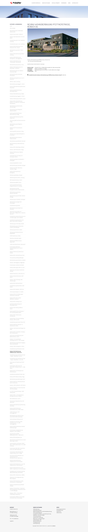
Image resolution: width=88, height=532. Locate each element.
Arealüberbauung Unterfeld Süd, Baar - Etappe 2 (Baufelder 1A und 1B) (17, 359)
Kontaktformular (60, 510)
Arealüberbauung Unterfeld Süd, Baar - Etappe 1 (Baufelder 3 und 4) (17, 355)
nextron (53, 525)
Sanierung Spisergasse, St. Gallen (16, 291)
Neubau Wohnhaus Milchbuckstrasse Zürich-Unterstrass (17, 382)
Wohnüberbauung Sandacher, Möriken (18, 260)
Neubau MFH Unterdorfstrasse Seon (17, 255)
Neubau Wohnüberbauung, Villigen (17, 93)
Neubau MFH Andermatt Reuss (16, 283)
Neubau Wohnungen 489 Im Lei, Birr (17, 267)
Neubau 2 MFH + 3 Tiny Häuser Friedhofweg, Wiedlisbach (16, 494)
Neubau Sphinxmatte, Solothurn (16, 34)
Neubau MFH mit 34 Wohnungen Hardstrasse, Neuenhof (16, 295)
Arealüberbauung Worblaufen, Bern (17, 348)
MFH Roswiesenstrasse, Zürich (16, 180)
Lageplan (12, 521)
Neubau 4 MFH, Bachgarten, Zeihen (17, 346)
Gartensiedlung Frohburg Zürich (16, 419)
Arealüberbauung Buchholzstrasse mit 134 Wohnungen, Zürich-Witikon (17, 217)
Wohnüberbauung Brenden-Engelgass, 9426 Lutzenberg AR (18, 343)
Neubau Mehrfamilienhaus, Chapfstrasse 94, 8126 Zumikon (16, 461)
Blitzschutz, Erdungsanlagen (39, 518)
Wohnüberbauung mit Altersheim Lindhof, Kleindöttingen (16, 227)
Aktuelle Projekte (56, 2)
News (69, 2)
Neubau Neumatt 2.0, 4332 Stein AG (17, 273)
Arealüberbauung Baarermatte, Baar (17, 374)
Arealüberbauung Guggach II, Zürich (17, 96)
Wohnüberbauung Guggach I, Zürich (17, 84)
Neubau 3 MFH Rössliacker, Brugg (16, 149)
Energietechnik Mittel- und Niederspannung (42, 513)
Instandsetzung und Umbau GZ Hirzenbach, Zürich (16, 156)
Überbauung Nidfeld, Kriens (15, 182)
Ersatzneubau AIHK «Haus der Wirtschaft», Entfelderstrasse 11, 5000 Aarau (17, 367)
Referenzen (63, 2)
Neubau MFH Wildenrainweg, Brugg (17, 376)
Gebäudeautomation (37, 510)
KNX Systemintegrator (37, 512)
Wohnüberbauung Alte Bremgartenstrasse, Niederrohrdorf (17, 189)
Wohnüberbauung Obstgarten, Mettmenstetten (16, 110)
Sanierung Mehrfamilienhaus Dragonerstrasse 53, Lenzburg (16, 185)
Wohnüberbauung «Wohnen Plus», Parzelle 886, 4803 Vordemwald (17, 416)
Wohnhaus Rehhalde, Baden (15, 238)
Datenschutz (75, 2)
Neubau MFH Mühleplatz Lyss (16, 437)
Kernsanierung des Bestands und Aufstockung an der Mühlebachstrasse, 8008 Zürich (16, 457)
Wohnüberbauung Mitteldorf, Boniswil (17, 141)
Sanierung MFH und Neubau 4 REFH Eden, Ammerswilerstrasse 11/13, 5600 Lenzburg (17, 444)
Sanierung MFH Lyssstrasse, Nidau (17, 131)
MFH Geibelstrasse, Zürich (15, 398)
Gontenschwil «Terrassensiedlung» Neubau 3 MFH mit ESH (17, 319)
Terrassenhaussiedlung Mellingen (17, 257)
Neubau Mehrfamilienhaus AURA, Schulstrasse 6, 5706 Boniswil (16, 481)
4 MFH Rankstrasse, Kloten (15, 235)
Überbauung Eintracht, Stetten (16, 229)
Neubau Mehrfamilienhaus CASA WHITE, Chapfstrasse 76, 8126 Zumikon (18, 468)
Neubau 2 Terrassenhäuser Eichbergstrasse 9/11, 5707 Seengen (17, 340)
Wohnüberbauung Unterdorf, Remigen (17, 165)
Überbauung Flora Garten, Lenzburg (17, 177)
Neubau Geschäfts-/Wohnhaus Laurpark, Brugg (16, 168)
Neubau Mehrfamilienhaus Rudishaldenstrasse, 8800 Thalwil (16, 409)
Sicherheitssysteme (37, 516)
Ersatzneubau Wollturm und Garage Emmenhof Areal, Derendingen (17, 497)
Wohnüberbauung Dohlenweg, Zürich (17, 379)
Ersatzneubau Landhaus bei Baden (17, 265)
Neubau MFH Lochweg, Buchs (16, 301)
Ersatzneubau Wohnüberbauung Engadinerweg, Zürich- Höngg (16, 452)
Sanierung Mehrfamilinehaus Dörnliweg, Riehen (16, 91)
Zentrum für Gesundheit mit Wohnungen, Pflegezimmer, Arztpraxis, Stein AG (18, 213)
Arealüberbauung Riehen (15, 205)
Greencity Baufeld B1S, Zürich (16, 163)
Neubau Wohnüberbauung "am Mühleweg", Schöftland (16, 68)
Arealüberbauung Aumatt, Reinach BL (17, 322)
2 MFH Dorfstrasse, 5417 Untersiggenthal (15, 412)
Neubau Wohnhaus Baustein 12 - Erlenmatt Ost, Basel (16, 325)
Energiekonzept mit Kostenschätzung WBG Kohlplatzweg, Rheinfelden (17, 472)
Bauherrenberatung (37, 521)
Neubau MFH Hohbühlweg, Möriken (17, 147)
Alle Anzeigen (12, 28)
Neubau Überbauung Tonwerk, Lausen (17, 98)
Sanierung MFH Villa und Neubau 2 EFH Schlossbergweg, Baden (17, 312)
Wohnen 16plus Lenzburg (15, 81)
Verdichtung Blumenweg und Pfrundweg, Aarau (16, 304)
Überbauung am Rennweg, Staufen (17, 223)
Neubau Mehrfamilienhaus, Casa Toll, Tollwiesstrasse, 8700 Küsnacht (17, 464)
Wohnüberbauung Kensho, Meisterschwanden (15, 193)
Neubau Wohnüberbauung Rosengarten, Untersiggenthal (16, 58)
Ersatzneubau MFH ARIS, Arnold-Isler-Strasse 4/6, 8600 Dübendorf (17, 449)
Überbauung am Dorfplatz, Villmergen (17, 199)
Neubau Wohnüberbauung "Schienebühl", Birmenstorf (15, 61)
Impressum (59, 511)
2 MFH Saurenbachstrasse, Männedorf (17, 244)
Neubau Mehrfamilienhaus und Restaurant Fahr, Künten (16, 47)
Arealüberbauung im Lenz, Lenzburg (17, 44)
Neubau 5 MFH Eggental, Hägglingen (17, 262)
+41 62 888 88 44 (15, 518)
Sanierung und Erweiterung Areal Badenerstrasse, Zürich (16, 336)
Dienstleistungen (46, 2)
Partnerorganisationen (61, 509)
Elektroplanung (36, 509)
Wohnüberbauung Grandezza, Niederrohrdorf (16, 138)
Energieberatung (36, 522)
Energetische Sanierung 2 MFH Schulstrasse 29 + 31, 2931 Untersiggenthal (16, 423)
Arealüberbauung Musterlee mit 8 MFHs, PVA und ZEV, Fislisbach (17, 220)
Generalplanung (36, 523)
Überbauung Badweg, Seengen (16, 175)
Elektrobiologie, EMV (37, 519)
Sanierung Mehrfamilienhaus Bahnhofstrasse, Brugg (16, 114)
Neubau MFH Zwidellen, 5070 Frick (17, 289)
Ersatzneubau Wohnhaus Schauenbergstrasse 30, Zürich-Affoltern (16, 248)
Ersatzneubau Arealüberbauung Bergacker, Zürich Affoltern (16, 431)
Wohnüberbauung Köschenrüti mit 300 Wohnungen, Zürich (18, 440)
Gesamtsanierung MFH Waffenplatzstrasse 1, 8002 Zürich (16, 434)
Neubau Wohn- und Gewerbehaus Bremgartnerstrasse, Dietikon (17, 395)
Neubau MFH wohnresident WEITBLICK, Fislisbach (15, 298)
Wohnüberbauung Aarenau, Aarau (17, 64)
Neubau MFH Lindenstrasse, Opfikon (17, 475)
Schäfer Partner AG (36, 2)
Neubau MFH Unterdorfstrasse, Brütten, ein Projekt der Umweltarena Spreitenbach (17, 102)
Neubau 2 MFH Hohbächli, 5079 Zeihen (18, 385)
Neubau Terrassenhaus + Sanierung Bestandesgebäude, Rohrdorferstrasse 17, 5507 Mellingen (17, 489)
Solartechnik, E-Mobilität (38, 517)
